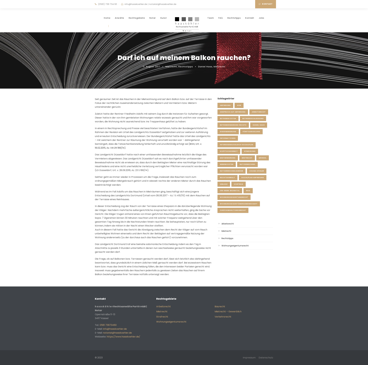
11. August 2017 (151, 66)
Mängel (262, 158)
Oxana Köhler (256, 171)
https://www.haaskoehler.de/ (123, 336)
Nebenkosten (226, 164)
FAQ (220, 18)
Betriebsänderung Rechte (233, 125)
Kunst (163, 18)
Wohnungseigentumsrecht (234, 197)
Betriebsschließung (253, 118)
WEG (248, 190)
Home (107, 18)
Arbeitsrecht (259, 112)
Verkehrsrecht (223, 316)
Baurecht (220, 306)
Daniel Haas (205, 66)
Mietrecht (171, 66)
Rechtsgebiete (137, 18)
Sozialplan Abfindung (252, 177)
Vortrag (238, 184)
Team (210, 18)
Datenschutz (266, 357)
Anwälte (119, 18)
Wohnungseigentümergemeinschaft (238, 204)
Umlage (224, 184)
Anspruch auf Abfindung (233, 112)
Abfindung (225, 105)
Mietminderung (227, 158)
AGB (239, 105)
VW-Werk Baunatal (230, 190)
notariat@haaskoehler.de (162, 4)
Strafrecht (162, 316)
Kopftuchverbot (229, 151)
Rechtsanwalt (227, 177)
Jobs (261, 18)
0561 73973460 (108, 325)
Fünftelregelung (251, 131)
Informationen (227, 138)
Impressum (249, 357)
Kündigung (250, 151)
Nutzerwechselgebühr (231, 171)
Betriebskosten (228, 118)
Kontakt (267, 4)
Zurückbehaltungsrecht (233, 210)
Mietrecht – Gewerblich (228, 311)
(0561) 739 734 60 (107, 4)
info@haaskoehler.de (136, 4)
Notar (152, 18)
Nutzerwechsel (247, 164)
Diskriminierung (228, 131)
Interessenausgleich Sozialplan (236, 144)
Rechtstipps (234, 18)
